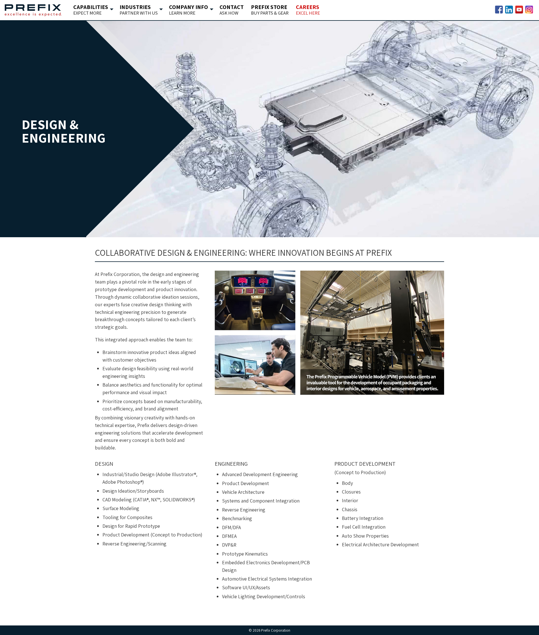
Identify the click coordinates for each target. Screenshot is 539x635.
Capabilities (89, 10)
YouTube (519, 9)
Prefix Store (268, 10)
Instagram (529, 9)
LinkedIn (509, 9)
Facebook (499, 9)
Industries (137, 10)
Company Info (187, 10)
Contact (230, 10)
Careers (306, 10)
